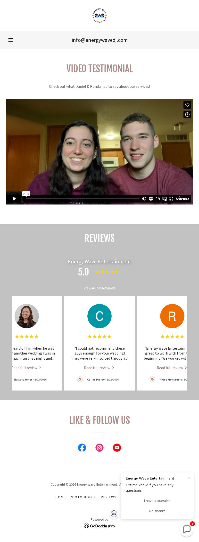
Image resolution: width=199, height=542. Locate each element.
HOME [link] (61, 497)
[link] (99, 15)
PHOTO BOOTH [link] (83, 497)
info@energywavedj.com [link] (100, 39)
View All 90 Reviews (99, 287)
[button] (11, 40)
